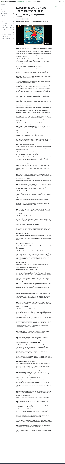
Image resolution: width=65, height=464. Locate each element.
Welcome (3, 4)
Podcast (30, 1)
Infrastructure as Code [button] (6, 21)
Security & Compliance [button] (6, 29)
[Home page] (17, 4)
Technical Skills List (20, 1)
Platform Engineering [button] (6, 38)
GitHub (59, 1)
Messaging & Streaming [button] (6, 32)
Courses (34, 1)
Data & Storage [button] (5, 31)
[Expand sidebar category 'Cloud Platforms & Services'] (13, 17)
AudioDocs (39, 1)
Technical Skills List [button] (4, 13)
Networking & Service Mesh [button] (7, 27)
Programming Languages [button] (6, 34)
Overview (3, 15)
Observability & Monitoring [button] (7, 25)
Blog (26, 1)
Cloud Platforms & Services (5, 18)
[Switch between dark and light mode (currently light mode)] (63, 1)
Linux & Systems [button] (5, 36)
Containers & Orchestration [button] (7, 20)
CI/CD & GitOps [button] (5, 23)
